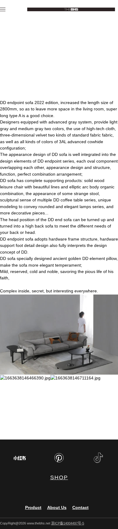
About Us (57, 507)
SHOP (59, 477)
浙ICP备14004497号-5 (67, 523)
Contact (80, 507)
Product (33, 507)
